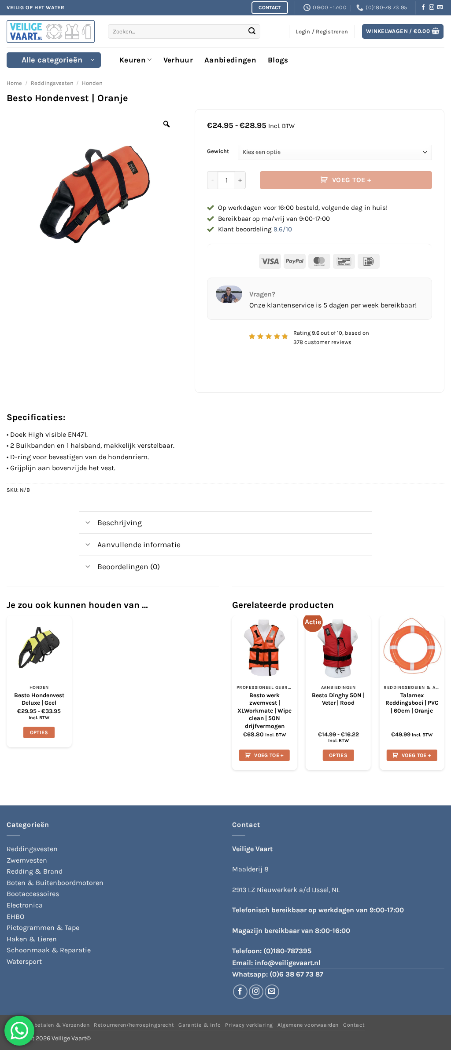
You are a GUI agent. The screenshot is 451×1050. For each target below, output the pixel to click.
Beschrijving (119, 522)
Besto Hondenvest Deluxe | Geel (39, 699)
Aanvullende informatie (139, 544)
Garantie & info (199, 1025)
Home (14, 83)
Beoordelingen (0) (128, 566)
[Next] (444, 696)
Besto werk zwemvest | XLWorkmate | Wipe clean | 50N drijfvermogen (264, 710)
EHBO (15, 916)
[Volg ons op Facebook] (423, 7)
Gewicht (218, 151)
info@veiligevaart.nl (288, 963)
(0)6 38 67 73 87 (296, 974)
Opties (39, 732)
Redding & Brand (35, 871)
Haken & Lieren (32, 939)
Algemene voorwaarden (308, 1025)
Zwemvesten (27, 860)
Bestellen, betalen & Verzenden (48, 1025)
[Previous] (232, 696)
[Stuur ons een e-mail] (440, 7)
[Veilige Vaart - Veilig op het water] (51, 31)
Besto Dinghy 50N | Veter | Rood (338, 699)
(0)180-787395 (287, 951)
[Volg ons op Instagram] (431, 7)
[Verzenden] (252, 31)
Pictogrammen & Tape (43, 927)
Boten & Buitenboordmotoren (55, 882)
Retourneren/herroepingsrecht (134, 1025)
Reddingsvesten (52, 83)
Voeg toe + (351, 180)
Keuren (132, 59)
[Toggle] (87, 523)
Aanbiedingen (230, 59)
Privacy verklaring (249, 1025)
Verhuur (178, 59)
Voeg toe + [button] (269, 755)
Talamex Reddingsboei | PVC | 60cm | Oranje (412, 703)
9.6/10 (283, 229)
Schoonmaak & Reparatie (49, 950)
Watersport (24, 961)
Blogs (278, 59)
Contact (354, 1025)
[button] (403, 31)
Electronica (25, 905)
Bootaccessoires (33, 893)
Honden (92, 83)
